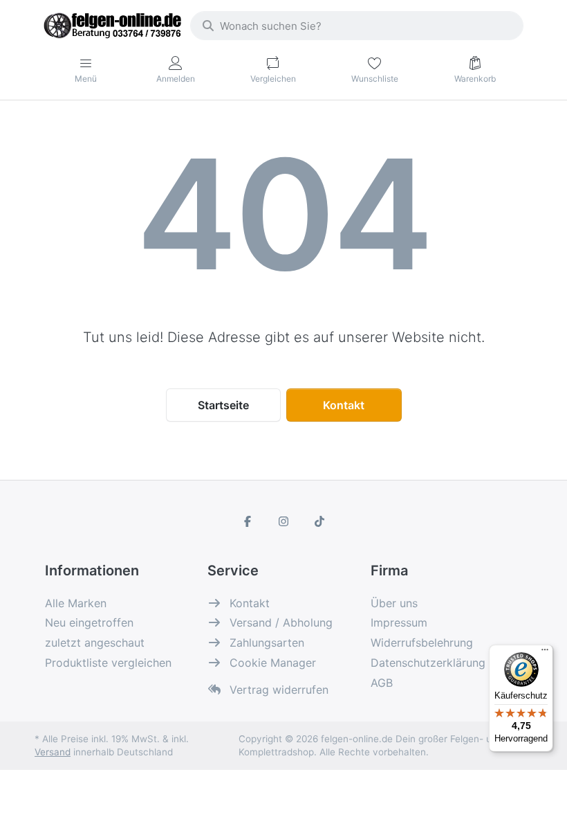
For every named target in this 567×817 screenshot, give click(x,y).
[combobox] (356, 25)
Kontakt (343, 405)
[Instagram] (283, 521)
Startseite (223, 405)
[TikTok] (319, 521)
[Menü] (545, 653)
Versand (53, 751)
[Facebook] (248, 521)
